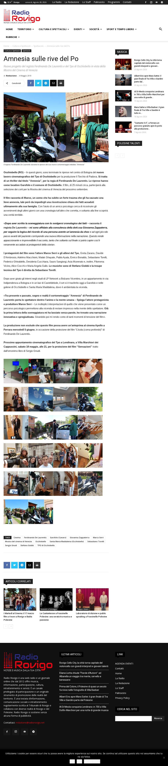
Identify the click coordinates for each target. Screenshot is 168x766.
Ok (72, 761)
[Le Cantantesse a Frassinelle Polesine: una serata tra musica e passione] (56, 599)
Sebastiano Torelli (95, 541)
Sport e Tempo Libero (120, 29)
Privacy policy (92, 761)
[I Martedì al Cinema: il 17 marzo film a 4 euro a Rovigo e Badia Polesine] (20, 599)
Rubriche (11, 37)
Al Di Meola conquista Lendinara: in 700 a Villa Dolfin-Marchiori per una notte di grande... (149, 94)
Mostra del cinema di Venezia (18, 541)
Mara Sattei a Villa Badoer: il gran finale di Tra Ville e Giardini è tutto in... (149, 110)
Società (94, 29)
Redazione (11, 75)
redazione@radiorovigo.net (30, 722)
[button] (160, 29)
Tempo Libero (83, 609)
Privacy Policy (122, 697)
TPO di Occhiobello (46, 545)
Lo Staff (86, 2)
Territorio (24, 29)
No (79, 761)
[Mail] (156, 2)
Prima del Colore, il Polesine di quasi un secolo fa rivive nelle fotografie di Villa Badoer (82, 688)
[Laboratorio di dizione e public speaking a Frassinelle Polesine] (92, 599)
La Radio (57, 2)
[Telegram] (161, 2)
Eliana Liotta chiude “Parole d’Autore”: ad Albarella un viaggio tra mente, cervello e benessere (80, 676)
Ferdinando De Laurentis (35, 537)
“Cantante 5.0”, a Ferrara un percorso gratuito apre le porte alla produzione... (148, 126)
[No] (164, 757)
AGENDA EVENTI (124, 663)
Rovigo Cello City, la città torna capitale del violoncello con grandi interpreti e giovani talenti (83, 665)
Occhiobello (40, 541)
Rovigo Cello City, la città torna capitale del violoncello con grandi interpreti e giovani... (148, 63)
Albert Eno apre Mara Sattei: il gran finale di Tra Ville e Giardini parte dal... (148, 79)
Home (9, 29)
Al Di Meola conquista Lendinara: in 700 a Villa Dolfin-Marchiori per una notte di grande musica (83, 708)
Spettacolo (39, 46)
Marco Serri (98, 537)
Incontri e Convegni (49, 609)
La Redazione (72, 2)
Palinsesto (99, 2)
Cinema (17, 537)
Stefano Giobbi (27, 545)
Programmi (114, 2)
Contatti (127, 2)
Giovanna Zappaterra (79, 537)
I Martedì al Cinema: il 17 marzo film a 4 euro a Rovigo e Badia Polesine (19, 616)
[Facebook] (145, 2)
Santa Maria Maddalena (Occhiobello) (67, 541)
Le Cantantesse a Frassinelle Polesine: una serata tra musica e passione (56, 616)
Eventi (78, 29)
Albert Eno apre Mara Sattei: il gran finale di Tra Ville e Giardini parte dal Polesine (83, 698)
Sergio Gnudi (11, 545)
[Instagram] (151, 2)
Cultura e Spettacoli (52, 29)
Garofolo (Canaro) (58, 537)
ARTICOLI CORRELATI (18, 581)
